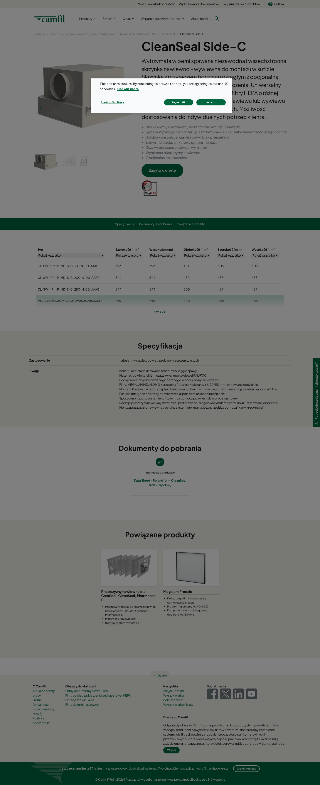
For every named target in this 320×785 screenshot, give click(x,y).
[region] (161, 95)
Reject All (178, 102)
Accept (211, 102)
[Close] (226, 83)
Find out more (128, 89)
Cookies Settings (112, 102)
